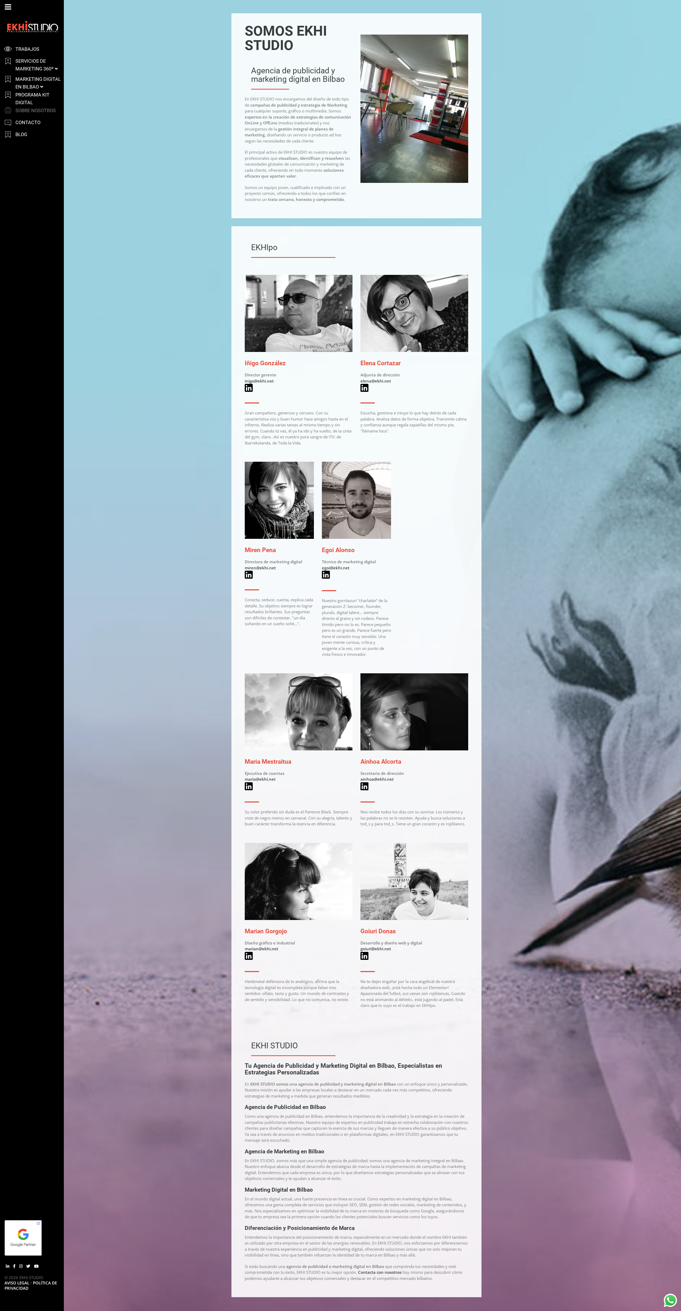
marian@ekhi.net (261, 948)
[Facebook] (14, 1266)
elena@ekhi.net (375, 381)
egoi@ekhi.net (336, 567)
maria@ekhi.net (260, 779)
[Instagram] (21, 1266)
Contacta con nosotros (379, 1272)
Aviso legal (17, 1282)
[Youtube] (36, 1266)
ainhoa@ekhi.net (377, 779)
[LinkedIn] (8, 1266)
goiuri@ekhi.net (375, 948)
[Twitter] (28, 1266)
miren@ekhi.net (260, 567)
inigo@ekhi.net (259, 381)
